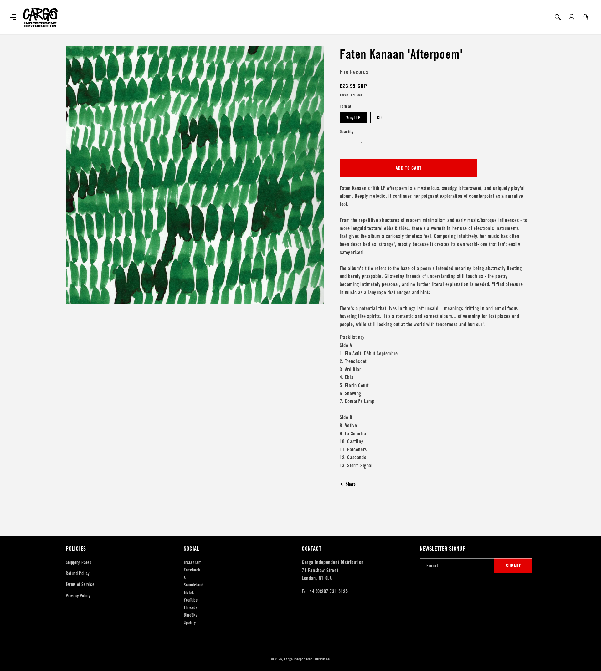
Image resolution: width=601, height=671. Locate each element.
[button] (13, 17)
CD (379, 117)
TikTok (189, 592)
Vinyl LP (353, 117)
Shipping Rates (78, 562)
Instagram (192, 562)
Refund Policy (78, 573)
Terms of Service (80, 584)
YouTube (191, 600)
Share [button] (351, 484)
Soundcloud (193, 585)
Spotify (190, 622)
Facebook (192, 570)
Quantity (346, 131)
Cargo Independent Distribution (307, 659)
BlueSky (190, 615)
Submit (513, 566)
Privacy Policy (78, 595)
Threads (190, 607)
